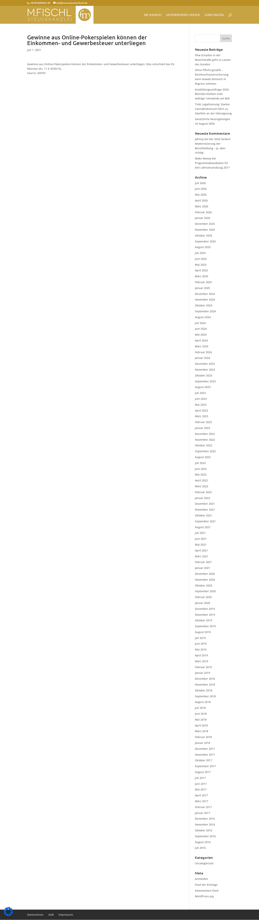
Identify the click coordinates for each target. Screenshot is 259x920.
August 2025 (203, 247)
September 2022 (205, 451)
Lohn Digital (214, 14)
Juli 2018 (200, 708)
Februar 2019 (203, 667)
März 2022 (201, 486)
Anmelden (201, 879)
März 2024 (201, 346)
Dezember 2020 (205, 574)
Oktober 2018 (203, 690)
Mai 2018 (200, 719)
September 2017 (205, 766)
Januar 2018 (202, 743)
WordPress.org (204, 896)
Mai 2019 (200, 649)
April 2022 (201, 480)
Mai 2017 (200, 789)
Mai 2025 (200, 264)
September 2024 (205, 311)
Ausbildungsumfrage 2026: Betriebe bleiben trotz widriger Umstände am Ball (212, 94)
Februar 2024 (203, 352)
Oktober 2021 (203, 515)
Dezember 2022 (205, 434)
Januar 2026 (202, 218)
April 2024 (201, 340)
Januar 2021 (202, 568)
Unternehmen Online (183, 14)
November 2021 (205, 509)
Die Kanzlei (152, 14)
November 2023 (205, 369)
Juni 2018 (201, 713)
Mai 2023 (200, 404)
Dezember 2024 (205, 294)
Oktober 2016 (203, 830)
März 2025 (201, 276)
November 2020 (205, 579)
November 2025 (205, 229)
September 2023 (205, 381)
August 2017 (203, 772)
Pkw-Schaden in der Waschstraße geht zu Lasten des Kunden (213, 59)
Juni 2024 (201, 328)
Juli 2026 (200, 183)
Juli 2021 (200, 533)
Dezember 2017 (205, 749)
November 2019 (205, 614)
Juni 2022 (201, 469)
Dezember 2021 (205, 503)
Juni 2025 (201, 259)
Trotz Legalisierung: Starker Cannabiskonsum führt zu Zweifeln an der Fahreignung (213, 108)
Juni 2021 (201, 538)
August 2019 (203, 632)
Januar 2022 (202, 498)
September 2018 (205, 696)
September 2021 (205, 521)
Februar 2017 (203, 807)
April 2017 (201, 795)
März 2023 (201, 416)
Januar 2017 (202, 813)
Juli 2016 (200, 848)
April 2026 (201, 200)
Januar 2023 (202, 428)
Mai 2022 (200, 474)
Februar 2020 (203, 597)
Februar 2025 (203, 282)
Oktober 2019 (203, 620)
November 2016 (205, 824)
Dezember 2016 (205, 818)
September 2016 (205, 836)
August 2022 (203, 457)
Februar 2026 (203, 212)
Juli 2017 (200, 778)
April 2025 (201, 270)
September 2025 (205, 241)
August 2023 (203, 387)
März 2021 (201, 556)
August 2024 (203, 317)
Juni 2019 (201, 643)
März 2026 (201, 206)
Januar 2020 (202, 603)
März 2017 (201, 801)
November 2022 (205, 439)
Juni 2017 (201, 784)
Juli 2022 (200, 463)
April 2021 (201, 550)
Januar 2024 (202, 358)
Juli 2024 (200, 323)
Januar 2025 (202, 288)
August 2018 (203, 702)
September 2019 (205, 626)
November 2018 (205, 684)
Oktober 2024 (203, 305)
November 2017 (205, 754)
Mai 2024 (200, 334)
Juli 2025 (200, 253)
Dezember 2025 (205, 224)
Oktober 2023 (203, 375)
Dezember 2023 (205, 364)
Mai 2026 (200, 194)
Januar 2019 (202, 673)
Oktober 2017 (203, 760)
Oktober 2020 (203, 585)
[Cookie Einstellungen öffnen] (8, 915)
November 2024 (205, 299)
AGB (51, 914)
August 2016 (203, 842)
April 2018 (201, 725)
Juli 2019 (200, 638)
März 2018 (201, 731)
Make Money (203, 158)
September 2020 (205, 591)
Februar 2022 (203, 492)
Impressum (66, 914)
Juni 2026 (201, 189)
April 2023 (201, 410)
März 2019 (201, 661)
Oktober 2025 (203, 235)
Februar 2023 (203, 422)
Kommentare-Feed (206, 890)
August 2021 (203, 527)
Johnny (199, 139)
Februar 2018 (203, 737)
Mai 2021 (200, 544)
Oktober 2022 (203, 445)
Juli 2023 (200, 393)
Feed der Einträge (206, 884)
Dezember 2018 (205, 678)
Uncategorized (204, 863)
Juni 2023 (201, 399)
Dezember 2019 (205, 609)
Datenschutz (35, 914)
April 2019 (201, 655)
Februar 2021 (203, 562)
